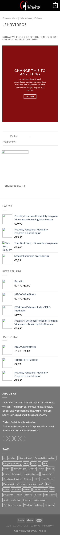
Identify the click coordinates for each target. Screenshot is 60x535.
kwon (48, 484)
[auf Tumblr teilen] (24, 31)
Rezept (38, 494)
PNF (52, 489)
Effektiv (32, 468)
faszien (50, 468)
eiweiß (41, 468)
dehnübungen (19, 468)
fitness (6, 474)
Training (26, 500)
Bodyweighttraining (12, 463)
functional (16, 474)
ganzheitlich (46, 474)
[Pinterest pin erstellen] (20, 31)
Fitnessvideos (9, 18)
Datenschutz (20, 526)
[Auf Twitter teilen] (12, 31)
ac (4, 458)
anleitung (12, 458)
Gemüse (28, 479)
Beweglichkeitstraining (45, 458)
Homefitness (47, 479)
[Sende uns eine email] (17, 438)
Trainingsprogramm (12, 505)
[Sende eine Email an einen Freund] (16, 31)
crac (45, 463)
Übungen (50, 505)
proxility (28, 494)
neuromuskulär (40, 489)
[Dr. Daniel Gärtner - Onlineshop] (30, 5)
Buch (26, 463)
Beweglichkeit (26, 458)
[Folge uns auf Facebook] (5, 438)
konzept (32, 484)
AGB (8, 526)
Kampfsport (8, 484)
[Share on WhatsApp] (4, 31)
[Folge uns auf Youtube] (22, 438)
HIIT (37, 479)
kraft (41, 484)
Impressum (48, 526)
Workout (28, 505)
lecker (6, 489)
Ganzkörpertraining (12, 479)
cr (39, 463)
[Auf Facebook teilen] (8, 31)
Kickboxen (21, 484)
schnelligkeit (50, 494)
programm (8, 494)
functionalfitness (31, 474)
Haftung (35, 526)
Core (33, 463)
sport (5, 500)
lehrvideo (16, 489)
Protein (19, 494)
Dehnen (7, 468)
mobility (27, 489)
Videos (38, 18)
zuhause (39, 505)
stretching (15, 500)
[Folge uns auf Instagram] (11, 438)
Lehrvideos (26, 18)
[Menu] (4, 5)
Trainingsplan (39, 500)
